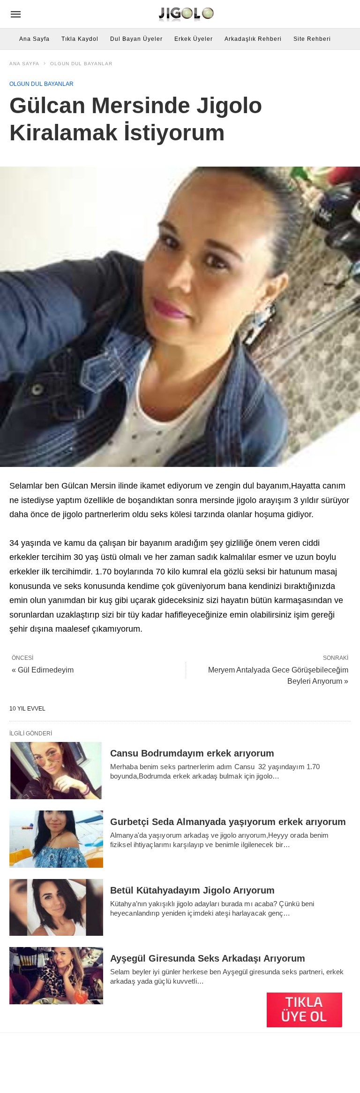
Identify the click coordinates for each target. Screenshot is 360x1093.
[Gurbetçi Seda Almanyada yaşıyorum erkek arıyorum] (56, 839)
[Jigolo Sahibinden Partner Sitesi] (187, 14)
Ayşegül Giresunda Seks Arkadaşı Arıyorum (207, 958)
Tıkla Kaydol (79, 39)
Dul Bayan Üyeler (136, 39)
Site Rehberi (312, 39)
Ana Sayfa (34, 39)
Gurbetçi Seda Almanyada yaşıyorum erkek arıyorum (228, 822)
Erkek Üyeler (193, 39)
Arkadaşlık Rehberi (253, 39)
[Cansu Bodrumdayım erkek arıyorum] (56, 770)
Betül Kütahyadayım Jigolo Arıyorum (192, 890)
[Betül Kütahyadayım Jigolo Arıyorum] (56, 907)
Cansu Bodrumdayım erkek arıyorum (192, 753)
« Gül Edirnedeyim (43, 670)
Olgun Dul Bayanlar (81, 63)
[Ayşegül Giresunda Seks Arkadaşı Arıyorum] (56, 975)
